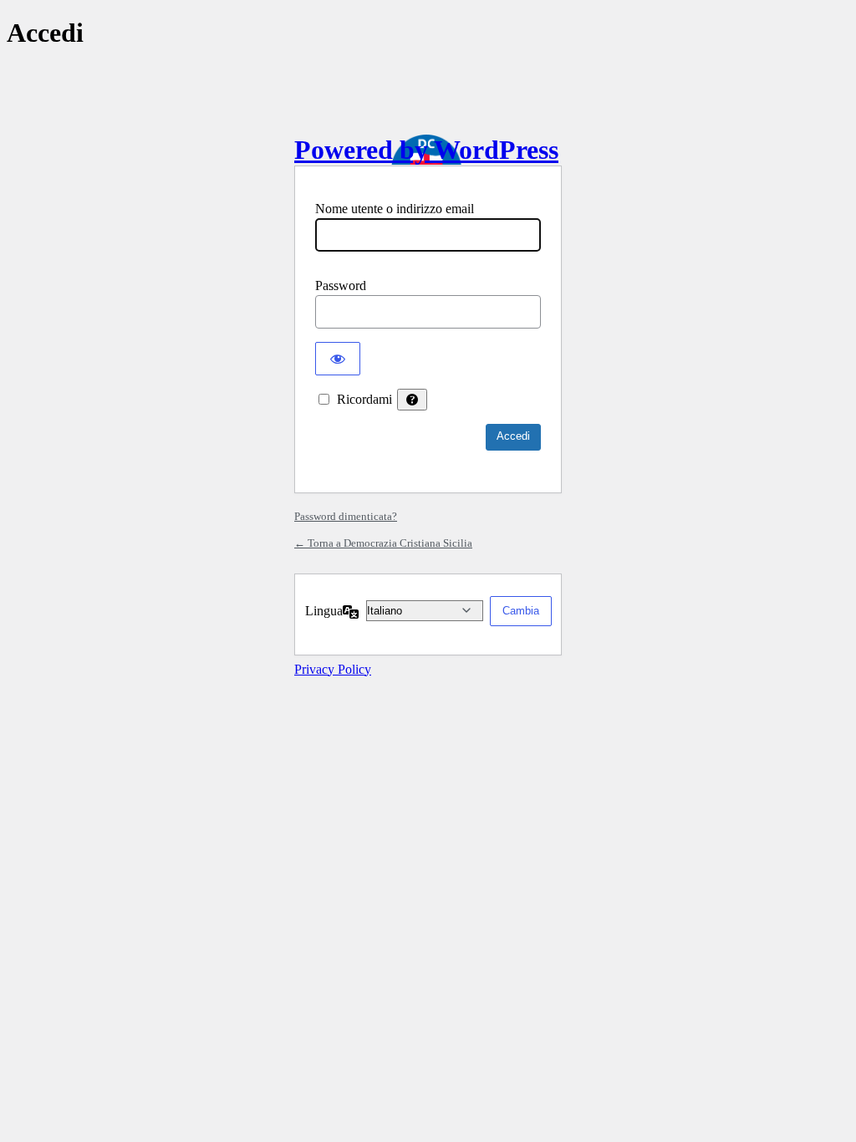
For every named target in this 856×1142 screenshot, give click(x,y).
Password (340, 285)
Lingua (324, 611)
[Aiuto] (412, 399)
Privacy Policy (332, 669)
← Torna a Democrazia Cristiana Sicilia (383, 543)
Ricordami (364, 399)
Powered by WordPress (426, 150)
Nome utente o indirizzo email (394, 208)
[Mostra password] (337, 358)
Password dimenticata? (345, 516)
